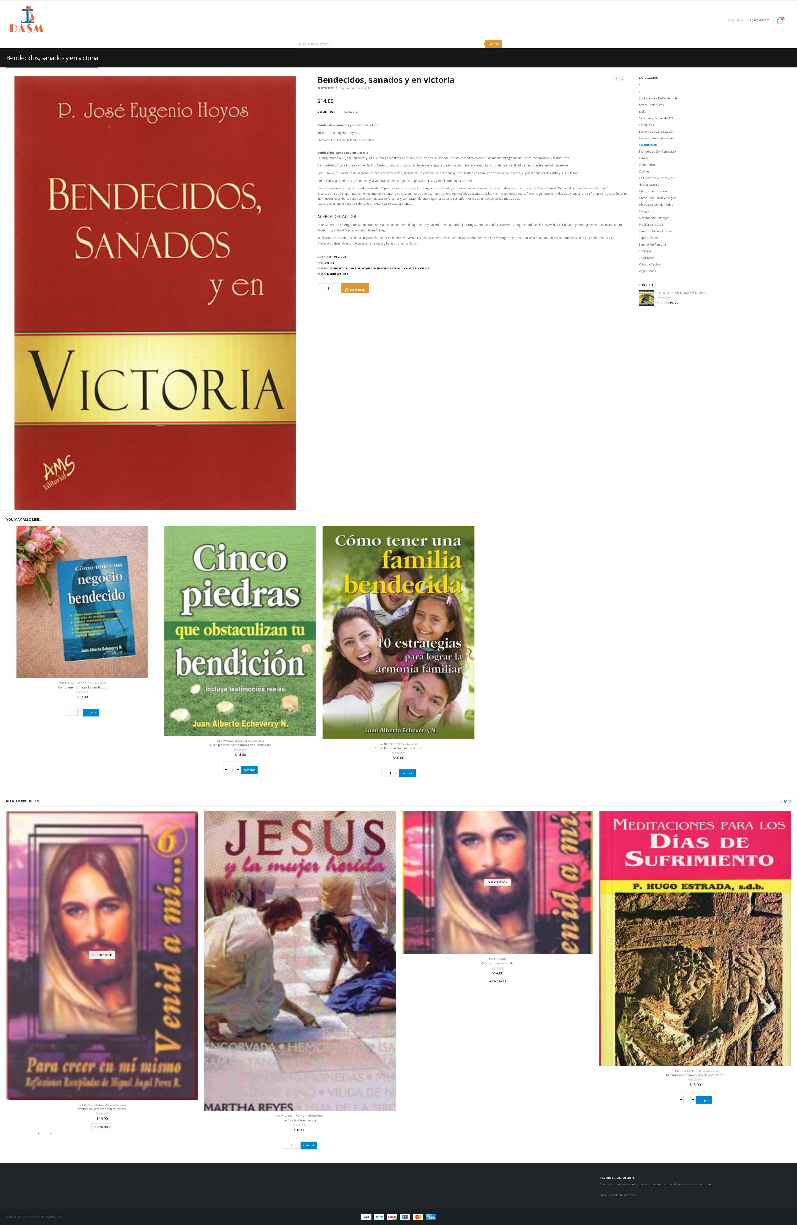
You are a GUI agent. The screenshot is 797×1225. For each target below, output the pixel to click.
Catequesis (646, 125)
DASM (740, 20)
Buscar (493, 44)
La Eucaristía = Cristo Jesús (657, 178)
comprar (357, 290)
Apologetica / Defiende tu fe (658, 98)
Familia (383, 744)
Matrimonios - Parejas (654, 218)
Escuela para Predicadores (656, 138)
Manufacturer (337, 274)
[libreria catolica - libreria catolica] (27, 20)
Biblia (642, 112)
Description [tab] (326, 112)
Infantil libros (647, 165)
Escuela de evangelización (656, 131)
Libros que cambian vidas (373, 268)
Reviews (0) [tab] (350, 112)
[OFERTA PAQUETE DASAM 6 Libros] (646, 298)
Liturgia (644, 211)
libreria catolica (649, 185)
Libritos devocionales (653, 191)
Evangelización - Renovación (658, 151)
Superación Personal (652, 244)
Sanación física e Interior (410, 268)
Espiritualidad (343, 268)
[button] (782, 801)
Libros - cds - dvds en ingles (657, 198)
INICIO (731, 20)
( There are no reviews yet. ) (353, 88)
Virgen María (647, 271)
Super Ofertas (648, 238)
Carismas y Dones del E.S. (656, 118)
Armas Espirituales (651, 105)
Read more (301, 1029)
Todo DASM (647, 258)
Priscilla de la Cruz (651, 224)
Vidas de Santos (650, 264)
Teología (645, 251)
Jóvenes (644, 171)
